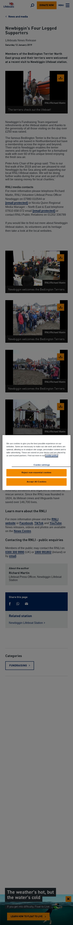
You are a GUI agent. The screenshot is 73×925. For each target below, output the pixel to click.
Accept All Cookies (36, 482)
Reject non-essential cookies (36, 472)
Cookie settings (42, 465)
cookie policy (51, 455)
